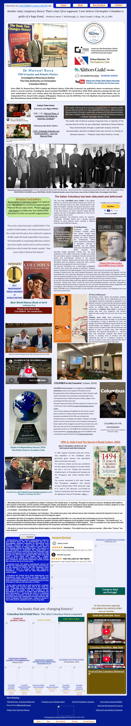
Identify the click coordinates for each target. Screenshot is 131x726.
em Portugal (110, 592)
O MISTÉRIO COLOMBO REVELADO (11, 686)
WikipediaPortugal (24, 705)
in (14, 294)
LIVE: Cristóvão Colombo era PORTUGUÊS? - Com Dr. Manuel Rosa (46, 133)
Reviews (75, 721)
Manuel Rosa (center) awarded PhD (19, 190)
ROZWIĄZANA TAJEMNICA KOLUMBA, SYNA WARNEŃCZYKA (17, 659)
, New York (117, 647)
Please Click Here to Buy (28, 309)
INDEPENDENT (14, 288)
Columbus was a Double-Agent (53, 702)
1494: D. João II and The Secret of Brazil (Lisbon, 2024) (90, 442)
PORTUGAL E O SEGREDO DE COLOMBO (110, 540)
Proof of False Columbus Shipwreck (106, 671)
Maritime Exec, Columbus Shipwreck (21, 702)
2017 (14, 285)
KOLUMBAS (66, 685)
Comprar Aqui (110, 589)
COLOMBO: (79, 685)
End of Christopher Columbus (83, 702)
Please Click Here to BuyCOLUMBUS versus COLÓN (110, 264)
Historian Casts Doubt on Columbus (109, 710)
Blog (48, 721)
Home (63, 5)
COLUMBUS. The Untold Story (28, 311)
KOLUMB (52, 685)
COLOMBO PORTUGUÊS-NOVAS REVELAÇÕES (24, 686)
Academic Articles (109, 75)
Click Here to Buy (71, 619)
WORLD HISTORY (14, 297)
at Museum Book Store (85, 434)
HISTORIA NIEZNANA (52, 687)
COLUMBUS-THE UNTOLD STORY (71, 660)
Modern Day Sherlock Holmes (18, 710)
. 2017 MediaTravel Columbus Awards (31, 492)
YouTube (110, 611)
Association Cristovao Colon (22, 201)
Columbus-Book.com (73, 431)
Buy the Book (99, 5)
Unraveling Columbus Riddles (111, 702)
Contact (118, 5)
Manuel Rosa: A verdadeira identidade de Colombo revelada (47, 116)
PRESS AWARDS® (15, 291)
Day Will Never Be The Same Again (106, 83)
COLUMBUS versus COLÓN (33, 5)
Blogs (80, 5)
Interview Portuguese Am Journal (110, 706)
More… (84, 494)
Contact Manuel (88, 721)
